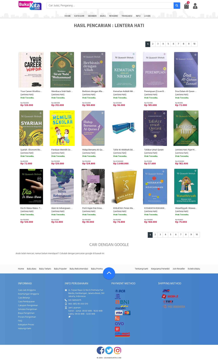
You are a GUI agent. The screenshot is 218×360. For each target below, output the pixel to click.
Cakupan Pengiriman (28, 305)
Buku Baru (31, 269)
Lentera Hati (27, 94)
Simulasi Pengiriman (27, 309)
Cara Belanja (24, 298)
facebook (101, 350)
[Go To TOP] (109, 273)
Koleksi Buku (194, 269)
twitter (109, 350)
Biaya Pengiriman (26, 313)
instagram (117, 350)
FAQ (20, 321)
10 (194, 44)
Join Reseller (179, 269)
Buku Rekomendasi (79, 269)
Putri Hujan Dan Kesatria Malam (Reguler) (101, 208)
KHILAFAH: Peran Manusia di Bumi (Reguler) (133, 208)
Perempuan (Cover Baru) (155, 91)
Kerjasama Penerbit (160, 269)
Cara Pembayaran (26, 302)
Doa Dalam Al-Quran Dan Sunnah (190, 91)
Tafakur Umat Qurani (154, 150)
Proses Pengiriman (27, 317)
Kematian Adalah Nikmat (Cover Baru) (131, 91)
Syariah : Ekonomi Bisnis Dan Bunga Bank (39, 150)
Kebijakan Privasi (26, 325)
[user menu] (195, 6)
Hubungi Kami (24, 328)
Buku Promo (97, 269)
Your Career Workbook (31, 91)
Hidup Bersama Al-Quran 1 (94, 150)
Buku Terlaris (45, 269)
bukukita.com (114, 357)
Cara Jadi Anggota (27, 290)
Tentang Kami (141, 269)
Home (21, 269)
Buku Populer (60, 269)
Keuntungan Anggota (28, 294)
